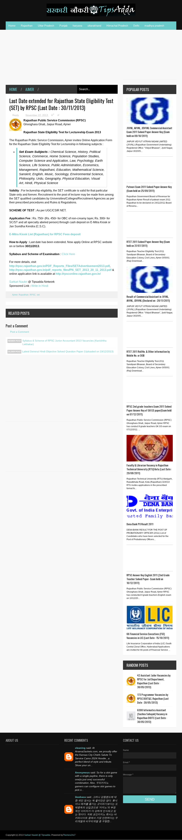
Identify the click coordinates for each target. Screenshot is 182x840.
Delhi (136, 25)
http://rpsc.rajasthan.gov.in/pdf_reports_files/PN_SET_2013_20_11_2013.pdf (60, 269)
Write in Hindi (39, 285)
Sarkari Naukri (18, 281)
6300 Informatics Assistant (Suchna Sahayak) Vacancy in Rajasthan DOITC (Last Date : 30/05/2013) (152, 716)
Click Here (68, 254)
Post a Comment (19, 331)
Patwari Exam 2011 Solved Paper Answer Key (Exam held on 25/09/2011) (149, 189)
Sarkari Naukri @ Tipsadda (37, 835)
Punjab (63, 25)
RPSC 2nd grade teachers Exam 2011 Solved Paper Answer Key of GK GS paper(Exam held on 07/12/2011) (149, 410)
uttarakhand (94, 25)
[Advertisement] (62, 60)
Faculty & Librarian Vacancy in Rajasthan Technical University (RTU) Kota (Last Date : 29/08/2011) (149, 469)
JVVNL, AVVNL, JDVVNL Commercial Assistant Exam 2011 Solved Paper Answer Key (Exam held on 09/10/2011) (149, 132)
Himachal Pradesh (117, 25)
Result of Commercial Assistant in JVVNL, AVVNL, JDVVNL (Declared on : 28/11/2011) (148, 298)
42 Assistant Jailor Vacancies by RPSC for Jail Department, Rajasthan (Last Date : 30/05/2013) (153, 681)
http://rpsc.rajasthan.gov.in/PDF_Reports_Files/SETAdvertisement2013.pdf (59, 265)
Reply (16, 115)
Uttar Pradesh (46, 25)
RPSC (33, 295)
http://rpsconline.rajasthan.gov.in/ (78, 273)
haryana (77, 25)
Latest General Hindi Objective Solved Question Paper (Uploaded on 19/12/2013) (68, 351)
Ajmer (29, 89)
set (38, 295)
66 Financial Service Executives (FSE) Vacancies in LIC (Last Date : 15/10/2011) (148, 636)
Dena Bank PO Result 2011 (140, 524)
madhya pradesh (154, 25)
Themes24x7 (69, 835)
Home (11, 25)
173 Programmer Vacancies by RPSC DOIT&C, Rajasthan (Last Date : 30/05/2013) (153, 698)
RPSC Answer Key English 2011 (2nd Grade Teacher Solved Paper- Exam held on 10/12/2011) (148, 579)
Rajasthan (27, 25)
